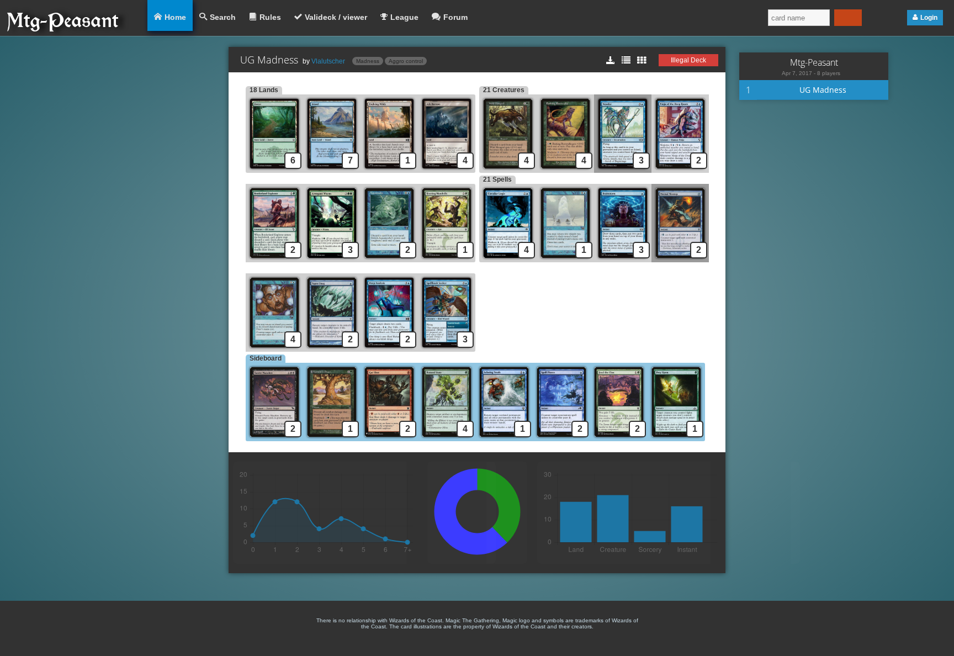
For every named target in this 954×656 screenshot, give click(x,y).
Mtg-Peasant (814, 62)
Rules (270, 17)
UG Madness (822, 89)
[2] (680, 169)
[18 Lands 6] (274, 169)
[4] (448, 169)
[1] (389, 169)
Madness (367, 61)
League (404, 17)
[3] (622, 169)
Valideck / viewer (336, 17)
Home (175, 17)
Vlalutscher (328, 61)
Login (928, 18)
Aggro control (406, 61)
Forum (455, 17)
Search (223, 17)
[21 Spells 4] (508, 259)
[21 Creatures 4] (508, 169)
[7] (332, 169)
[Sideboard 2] (274, 438)
